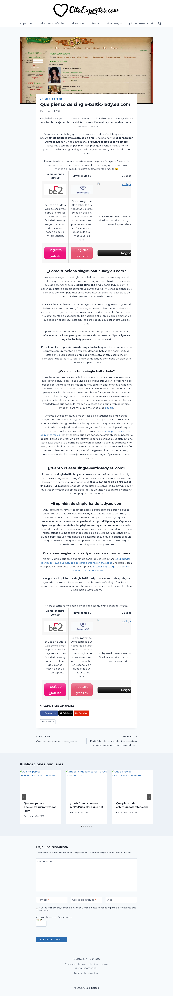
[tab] (81, 826)
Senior (95, 23)
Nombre (43, 899)
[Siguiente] (149, 797)
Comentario (45, 861)
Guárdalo (83, 713)
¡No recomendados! (141, 23)
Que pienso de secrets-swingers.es (56, 739)
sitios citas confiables (52, 23)
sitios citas (78, 23)
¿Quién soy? (79, 958)
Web (109, 899)
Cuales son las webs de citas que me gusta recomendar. (86, 966)
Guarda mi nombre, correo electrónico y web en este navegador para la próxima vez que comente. (87, 909)
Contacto (95, 958)
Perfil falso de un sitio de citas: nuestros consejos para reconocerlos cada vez (113, 740)
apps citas (26, 23)
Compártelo (50, 713)
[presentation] (40, 783)
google (109, 407)
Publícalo (67, 713)
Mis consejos (114, 23)
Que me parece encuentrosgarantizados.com (40, 807)
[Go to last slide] (24, 797)
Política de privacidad (86, 973)
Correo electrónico (84, 899)
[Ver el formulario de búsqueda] (159, 23)
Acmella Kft (48, 721)
